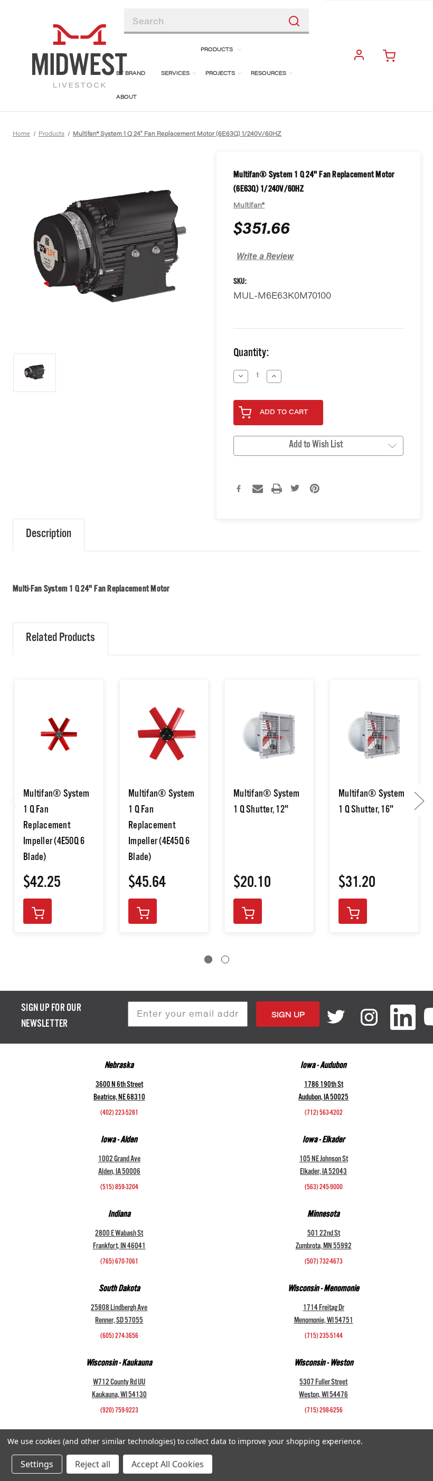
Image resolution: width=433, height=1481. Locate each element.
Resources (268, 74)
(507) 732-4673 (324, 1262)
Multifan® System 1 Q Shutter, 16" (371, 803)
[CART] (393, 56)
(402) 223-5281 (119, 1113)
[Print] (276, 488)
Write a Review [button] (265, 257)
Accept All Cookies (167, 1464)
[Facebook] (238, 488)
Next (418, 801)
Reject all (92, 1464)
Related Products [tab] (60, 639)
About (126, 97)
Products (217, 50)
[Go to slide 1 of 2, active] (208, 959)
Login (361, 56)
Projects (220, 74)
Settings (37, 1464)
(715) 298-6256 (324, 1411)
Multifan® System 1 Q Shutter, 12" (266, 803)
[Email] (257, 488)
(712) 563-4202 (324, 1113)
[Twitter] (295, 488)
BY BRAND (130, 74)
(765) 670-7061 (119, 1262)
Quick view (59, 734)
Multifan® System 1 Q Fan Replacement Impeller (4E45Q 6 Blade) (161, 827)
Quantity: (251, 354)
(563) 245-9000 (324, 1188)
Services (175, 74)
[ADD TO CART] (37, 911)
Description (48, 535)
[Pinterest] (314, 488)
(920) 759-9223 (119, 1411)
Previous (14, 801)
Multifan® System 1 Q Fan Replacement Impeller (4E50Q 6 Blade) (56, 827)
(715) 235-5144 (324, 1337)
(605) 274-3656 (119, 1337)
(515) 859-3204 (119, 1188)
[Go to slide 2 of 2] (225, 959)
